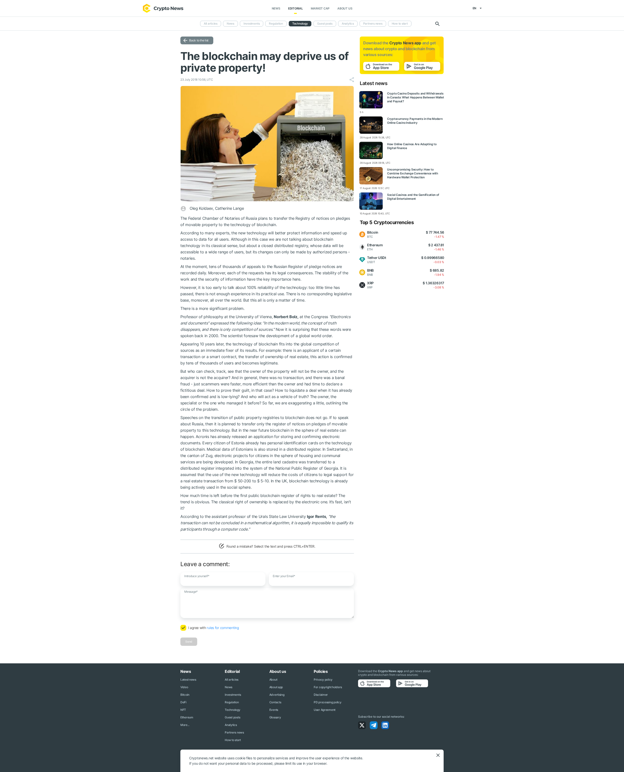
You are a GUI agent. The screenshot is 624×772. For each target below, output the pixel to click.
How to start (400, 23)
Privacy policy (323, 679)
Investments (252, 23)
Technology (300, 23)
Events (273, 710)
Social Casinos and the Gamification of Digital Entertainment (413, 196)
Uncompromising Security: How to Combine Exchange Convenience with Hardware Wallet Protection (412, 173)
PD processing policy (327, 702)
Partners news (372, 23)
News (276, 8)
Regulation (276, 23)
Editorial (295, 8)
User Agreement (324, 710)
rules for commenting (223, 628)
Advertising (276, 694)
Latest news (188, 679)
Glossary (275, 717)
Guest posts (324, 23)
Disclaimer (321, 694)
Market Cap (320, 8)
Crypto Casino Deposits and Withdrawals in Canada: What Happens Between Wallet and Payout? (415, 97)
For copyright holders (328, 687)
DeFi (183, 702)
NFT (183, 710)
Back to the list (198, 40)
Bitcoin (184, 694)
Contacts (275, 702)
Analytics (348, 23)
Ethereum (186, 717)
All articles (210, 23)
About (273, 679)
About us (344, 8)
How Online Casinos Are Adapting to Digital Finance (411, 146)
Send (188, 641)
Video (184, 687)
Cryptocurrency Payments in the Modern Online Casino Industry (415, 120)
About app (276, 687)
